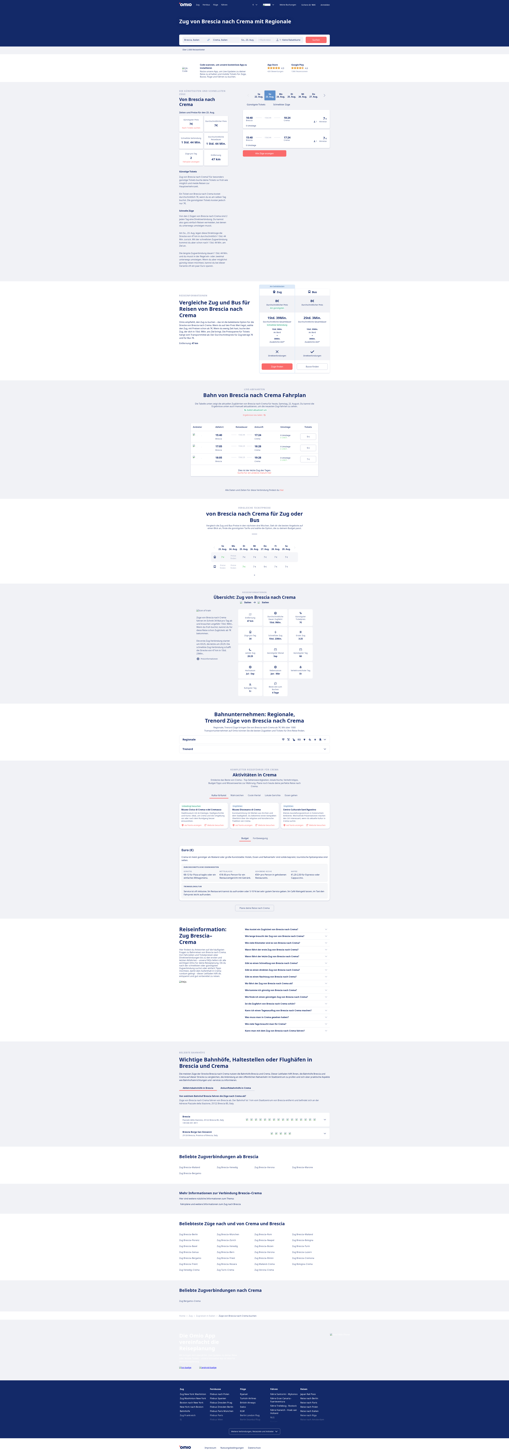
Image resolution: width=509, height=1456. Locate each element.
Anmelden (325, 5)
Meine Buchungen (288, 5)
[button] (248, 40)
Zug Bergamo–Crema (190, 1301)
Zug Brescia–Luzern (302, 1252)
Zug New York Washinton (193, 1394)
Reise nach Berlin (309, 1398)
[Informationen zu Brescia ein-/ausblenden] (324, 1119)
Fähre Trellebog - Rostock (283, 1405)
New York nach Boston (191, 1406)
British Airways (248, 1402)
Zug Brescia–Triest (226, 1258)
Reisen (303, 1389)
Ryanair (244, 1394)
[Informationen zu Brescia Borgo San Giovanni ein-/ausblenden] (324, 1133)
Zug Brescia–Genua (189, 1252)
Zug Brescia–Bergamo (190, 1173)
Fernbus (206, 4)
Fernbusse (215, 1389)
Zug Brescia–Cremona (303, 1258)
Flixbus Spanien (218, 1398)
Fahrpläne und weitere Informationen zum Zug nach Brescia (210, 1204)
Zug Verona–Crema (264, 1269)
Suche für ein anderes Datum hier (254, 473)
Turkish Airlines (248, 1398)
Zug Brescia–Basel (188, 1246)
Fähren (224, 4)
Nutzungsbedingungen (232, 1447)
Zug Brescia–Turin (301, 1246)
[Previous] (214, 547)
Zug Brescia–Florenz (189, 1240)
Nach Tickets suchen (191, 128)
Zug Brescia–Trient (188, 1264)
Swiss (243, 1406)
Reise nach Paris (308, 1402)
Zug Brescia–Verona (264, 1167)
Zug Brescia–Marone (302, 1167)
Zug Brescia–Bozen (263, 1246)
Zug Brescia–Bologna (302, 1240)
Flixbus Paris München (221, 1411)
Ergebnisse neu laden (252, 415)
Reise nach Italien (309, 1411)
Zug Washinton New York (193, 1398)
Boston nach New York (191, 1402)
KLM (242, 1411)
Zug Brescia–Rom (263, 1234)
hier (282, 490)
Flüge (215, 4)
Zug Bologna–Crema (302, 1264)
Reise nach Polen (309, 1406)
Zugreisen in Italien (205, 1315)
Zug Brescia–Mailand (189, 1167)
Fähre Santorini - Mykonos (284, 1394)
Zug (197, 4)
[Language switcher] (268, 4)
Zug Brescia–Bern (225, 1252)
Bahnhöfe (185, 1411)
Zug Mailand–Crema (264, 1264)
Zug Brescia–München (228, 1234)
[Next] (324, 95)
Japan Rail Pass (308, 1394)
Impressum (210, 1447)
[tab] (256, 104)
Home (182, 1315)
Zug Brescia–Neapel (264, 1240)
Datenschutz (254, 1447)
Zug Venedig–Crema (189, 1269)
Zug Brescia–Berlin (188, 1234)
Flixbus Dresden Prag (221, 1402)
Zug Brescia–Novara (227, 1264)
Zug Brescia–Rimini (263, 1258)
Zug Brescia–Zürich (226, 1240)
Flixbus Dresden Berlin (221, 1406)
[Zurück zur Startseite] (187, 5)
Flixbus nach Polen (219, 1394)
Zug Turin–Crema (225, 1269)
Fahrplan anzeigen (191, 161)
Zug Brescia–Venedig (227, 1167)
